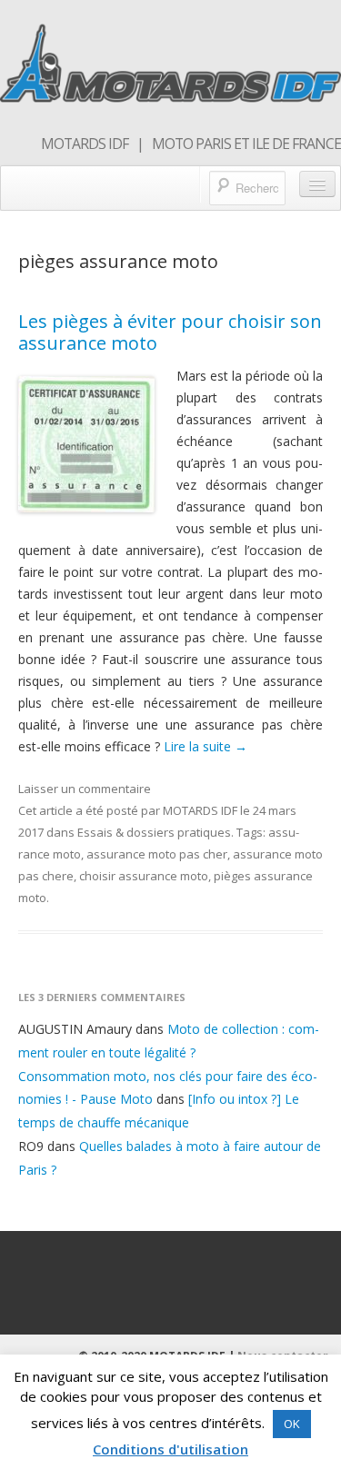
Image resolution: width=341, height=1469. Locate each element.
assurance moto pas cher (156, 854)
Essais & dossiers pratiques (154, 832)
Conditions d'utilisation (170, 1449)
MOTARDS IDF (200, 810)
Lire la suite (205, 746)
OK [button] (292, 1423)
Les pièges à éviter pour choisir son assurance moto (170, 332)
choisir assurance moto (143, 876)
